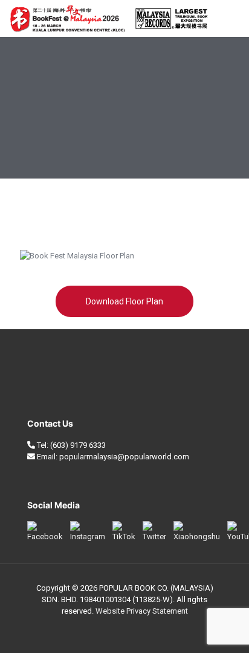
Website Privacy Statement (141, 610)
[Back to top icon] (224, 628)
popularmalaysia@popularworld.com (124, 456)
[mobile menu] (232, 18)
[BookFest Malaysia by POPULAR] (109, 18)
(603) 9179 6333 (78, 445)
